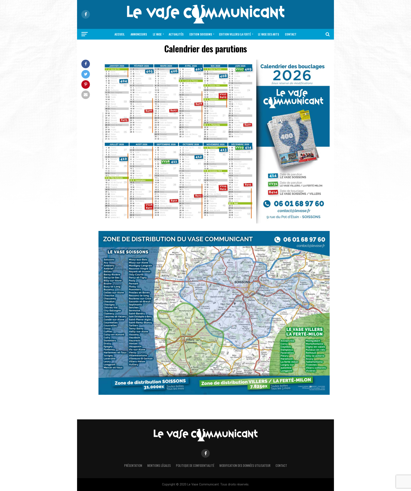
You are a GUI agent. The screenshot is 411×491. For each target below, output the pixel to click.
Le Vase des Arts (268, 34)
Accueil (120, 34)
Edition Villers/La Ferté (235, 34)
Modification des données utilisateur (244, 465)
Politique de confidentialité (195, 465)
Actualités (176, 34)
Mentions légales (159, 465)
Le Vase (157, 34)
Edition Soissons (200, 34)
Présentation (133, 465)
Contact (290, 34)
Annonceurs (139, 34)
